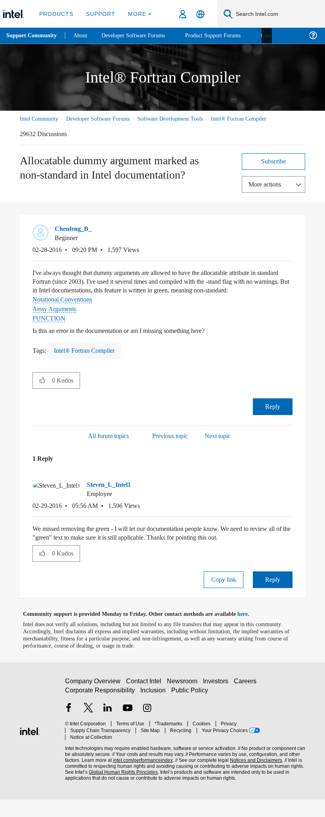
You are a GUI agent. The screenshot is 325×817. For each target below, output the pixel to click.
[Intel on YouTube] (127, 729)
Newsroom (183, 702)
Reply (273, 424)
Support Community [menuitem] (32, 35)
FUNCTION (47, 335)
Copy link (223, 597)
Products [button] (56, 14)
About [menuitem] (82, 35)
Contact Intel (144, 702)
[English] (200, 14)
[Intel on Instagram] (147, 729)
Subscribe (273, 170)
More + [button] (137, 14)
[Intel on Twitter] (88, 729)
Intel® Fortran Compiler (48, 127)
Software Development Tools (184, 118)
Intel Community (40, 118)
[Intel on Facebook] (68, 729)
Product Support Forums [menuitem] (223, 35)
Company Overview (93, 702)
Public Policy (190, 711)
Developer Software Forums (105, 118)
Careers (247, 702)
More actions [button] (267, 193)
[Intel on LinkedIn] (108, 729)
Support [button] (99, 14)
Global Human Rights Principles (121, 786)
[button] (289, 240)
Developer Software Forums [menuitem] (139, 35)
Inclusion (153, 711)
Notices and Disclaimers (254, 774)
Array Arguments (56, 326)
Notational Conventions (65, 316)
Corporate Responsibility (100, 711)
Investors (217, 702)
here (249, 631)
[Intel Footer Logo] (30, 747)
